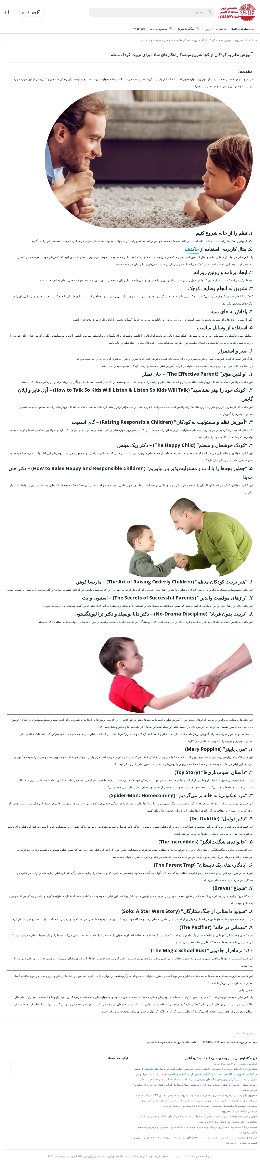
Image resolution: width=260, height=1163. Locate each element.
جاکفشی (191, 249)
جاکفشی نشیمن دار (202, 1074)
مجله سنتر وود (242, 40)
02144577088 (211, 1042)
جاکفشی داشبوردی (246, 1074)
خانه (254, 40)
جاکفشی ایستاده (224, 1074)
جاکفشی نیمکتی (180, 1074)
